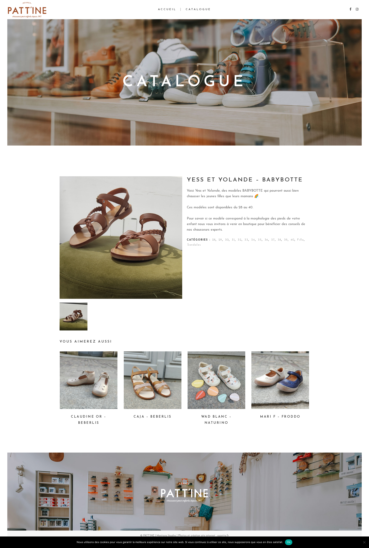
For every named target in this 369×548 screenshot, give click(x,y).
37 (273, 239)
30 (227, 239)
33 (246, 239)
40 (292, 239)
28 (214, 239)
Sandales (194, 244)
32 (240, 239)
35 (260, 239)
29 (220, 239)
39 (286, 239)
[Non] (364, 542)
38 (279, 239)
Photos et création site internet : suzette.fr (203, 535)
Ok (288, 542)
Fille (300, 239)
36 (266, 239)
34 (253, 239)
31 (233, 239)
